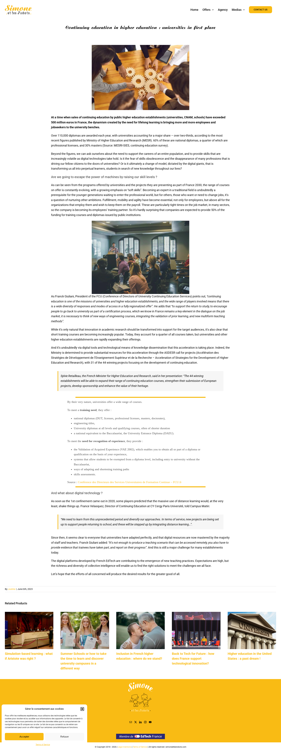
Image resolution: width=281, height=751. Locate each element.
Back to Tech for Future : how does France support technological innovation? (193, 658)
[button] (82, 709)
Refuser (64, 736)
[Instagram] (145, 722)
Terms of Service (43, 745)
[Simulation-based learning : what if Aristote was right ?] (29, 613)
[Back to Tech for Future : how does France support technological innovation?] (196, 613)
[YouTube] (150, 722)
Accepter (24, 736)
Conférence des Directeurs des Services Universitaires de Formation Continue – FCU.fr (129, 482)
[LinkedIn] (140, 722)
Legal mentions (125, 747)
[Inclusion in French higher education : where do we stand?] (140, 613)
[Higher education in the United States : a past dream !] (252, 613)
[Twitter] (135, 722)
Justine (11, 589)
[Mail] (130, 722)
